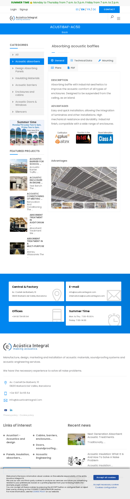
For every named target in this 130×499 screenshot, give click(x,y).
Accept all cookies (106, 477)
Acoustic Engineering (43, 456)
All (16, 54)
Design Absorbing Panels (26, 69)
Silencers (21, 112)
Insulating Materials (27, 78)
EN (82, 9)
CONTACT (109, 9)
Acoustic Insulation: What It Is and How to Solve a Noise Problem (106, 457)
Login (13, 9)
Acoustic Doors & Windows (26, 103)
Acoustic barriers (26, 85)
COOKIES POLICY (39, 491)
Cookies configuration (106, 487)
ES (77, 9)
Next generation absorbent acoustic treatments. (105, 435)
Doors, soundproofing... (46, 446)
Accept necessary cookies (106, 484)
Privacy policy (10, 415)
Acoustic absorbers (27, 61)
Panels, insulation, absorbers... (17, 456)
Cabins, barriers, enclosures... (47, 437)
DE (94, 9)
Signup (24, 9)
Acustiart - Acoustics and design (15, 439)
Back (65, 32)
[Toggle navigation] (118, 18)
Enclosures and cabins (24, 93)
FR (88, 9)
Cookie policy (27, 415)
